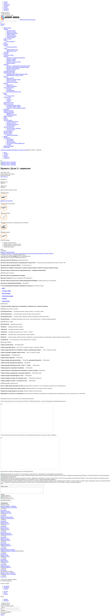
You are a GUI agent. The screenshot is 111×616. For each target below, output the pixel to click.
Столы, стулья (7, 97)
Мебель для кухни (8, 104)
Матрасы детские (11, 70)
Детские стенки (11, 129)
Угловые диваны (11, 30)
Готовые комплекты (12, 46)
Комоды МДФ (10, 78)
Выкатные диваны (11, 32)
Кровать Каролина (5, 511)
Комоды (6, 76)
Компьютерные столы (12, 49)
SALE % (6, 594)
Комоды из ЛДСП (11, 80)
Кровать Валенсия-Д (6, 533)
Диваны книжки (11, 34)
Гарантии (6, 8)
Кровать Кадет (4, 522)
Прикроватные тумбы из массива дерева (17, 74)
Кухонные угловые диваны (14, 106)
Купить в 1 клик (5, 252)
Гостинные (6, 586)
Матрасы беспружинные (13, 68)
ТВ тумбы (6, 52)
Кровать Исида (4, 527)
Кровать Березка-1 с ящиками (8, 506)
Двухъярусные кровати (12, 124)
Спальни (6, 588)
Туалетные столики (9, 55)
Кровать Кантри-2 (5, 544)
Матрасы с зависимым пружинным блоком (18, 67)
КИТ (3, 288)
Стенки (5, 45)
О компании (7, 4)
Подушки (9, 89)
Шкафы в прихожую (9, 112)
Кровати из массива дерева (14, 61)
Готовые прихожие (8, 110)
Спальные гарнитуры (9, 71)
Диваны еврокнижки (12, 33)
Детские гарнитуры (9, 127)
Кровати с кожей (11, 60)
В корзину (12, 252)
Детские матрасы (8, 131)
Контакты (6, 10)
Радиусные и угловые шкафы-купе (16, 143)
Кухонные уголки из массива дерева (16, 108)
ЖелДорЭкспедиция (7, 296)
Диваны (6, 29)
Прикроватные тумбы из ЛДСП (15, 75)
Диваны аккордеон (11, 36)
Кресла (5, 40)
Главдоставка (6, 301)
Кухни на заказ (10, 95)
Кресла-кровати (11, 41)
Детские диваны (11, 37)
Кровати (6, 56)
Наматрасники (10, 90)
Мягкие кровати (11, 63)
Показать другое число (8, 498)
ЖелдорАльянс (6, 293)
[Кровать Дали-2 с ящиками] (1, 160)
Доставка (6, 6)
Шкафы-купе (10, 84)
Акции (5, 3)
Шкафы (6, 83)
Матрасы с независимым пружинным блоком (18, 65)
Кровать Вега (4, 560)
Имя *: (2, 609)
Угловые (9, 144)
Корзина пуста (3, 24)
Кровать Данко (4, 555)
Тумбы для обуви (8, 116)
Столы (5, 48)
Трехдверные (10, 140)
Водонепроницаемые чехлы (14, 91)
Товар (5, 152)
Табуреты (9, 99)
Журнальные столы (12, 51)
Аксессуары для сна (9, 87)
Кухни (5, 94)
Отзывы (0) (6, 158)
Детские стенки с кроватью (14, 128)
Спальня (7, 150)
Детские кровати (8, 120)
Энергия (4, 298)
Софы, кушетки (8, 38)
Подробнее (3, 510)
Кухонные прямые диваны (13, 105)
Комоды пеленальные (12, 82)
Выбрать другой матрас (7, 200)
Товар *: (3, 607)
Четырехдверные (11, 142)
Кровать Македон (5, 565)
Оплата (5, 7)
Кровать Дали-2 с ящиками (8, 572)
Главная (6, 1)
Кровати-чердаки (11, 123)
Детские (6, 591)
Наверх (2, 614)
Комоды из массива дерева (13, 79)
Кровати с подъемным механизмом (16, 57)
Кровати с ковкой (11, 59)
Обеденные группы (9, 102)
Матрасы (6, 64)
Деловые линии (6, 291)
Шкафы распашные (12, 86)
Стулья (8, 101)
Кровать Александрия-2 (7, 517)
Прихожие (6, 587)
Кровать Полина (5, 538)
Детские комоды (8, 133)
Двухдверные (10, 139)
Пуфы (5, 42)
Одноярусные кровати (12, 121)
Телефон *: (3, 610)
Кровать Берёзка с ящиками (8, 549)
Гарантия (6, 156)
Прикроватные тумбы (9, 72)
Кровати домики (11, 125)
